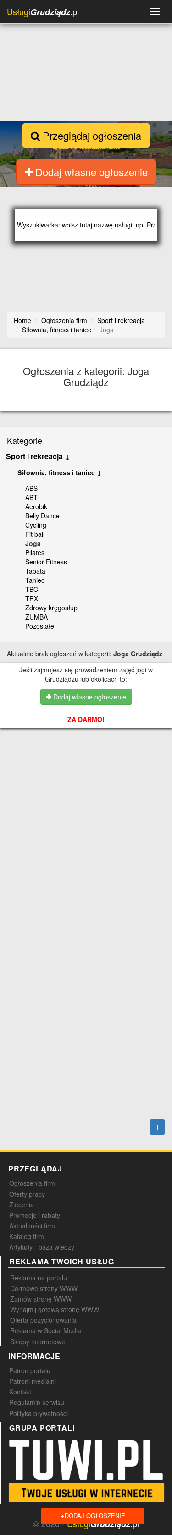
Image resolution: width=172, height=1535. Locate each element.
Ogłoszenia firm (32, 1183)
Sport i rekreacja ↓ (38, 456)
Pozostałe (39, 626)
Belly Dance (42, 515)
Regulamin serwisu (36, 1402)
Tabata (35, 570)
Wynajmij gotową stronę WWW (54, 1309)
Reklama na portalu (38, 1277)
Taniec (34, 580)
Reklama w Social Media (45, 1330)
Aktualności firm (32, 1225)
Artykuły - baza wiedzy (41, 1246)
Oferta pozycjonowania (43, 1320)
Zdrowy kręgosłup (51, 607)
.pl (43, 12)
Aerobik (36, 506)
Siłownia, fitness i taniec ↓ (59, 472)
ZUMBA (36, 616)
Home (22, 320)
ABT (31, 497)
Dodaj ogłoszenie (93, 1515)
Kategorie (24, 440)
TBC (31, 589)
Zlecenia (21, 1204)
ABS (31, 488)
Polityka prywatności (38, 1413)
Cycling (35, 524)
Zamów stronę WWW (41, 1298)
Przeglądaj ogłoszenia (90, 135)
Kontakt (20, 1391)
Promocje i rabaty (34, 1215)
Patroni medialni (32, 1381)
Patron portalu (29, 1370)
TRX (31, 598)
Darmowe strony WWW (44, 1288)
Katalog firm (26, 1236)
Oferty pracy (27, 1194)
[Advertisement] (79, 797)
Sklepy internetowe (37, 1341)
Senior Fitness (46, 561)
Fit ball (34, 534)
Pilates (34, 552)
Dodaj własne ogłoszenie (90, 172)
